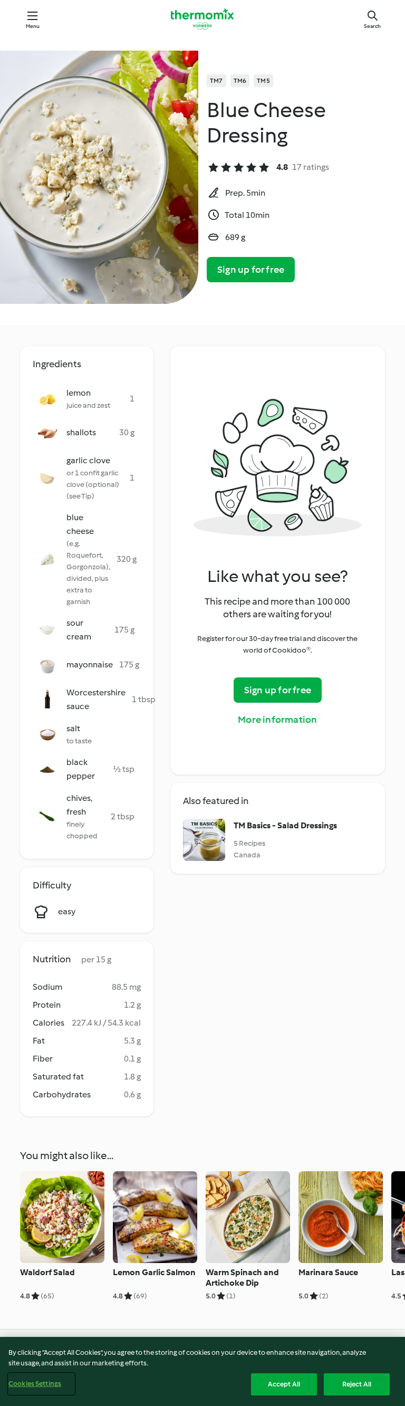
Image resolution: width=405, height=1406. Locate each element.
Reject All (356, 1384)
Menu (33, 26)
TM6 (240, 80)
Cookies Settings (34, 1384)
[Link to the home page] (202, 19)
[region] (202, 1371)
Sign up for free (250, 269)
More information (277, 719)
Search (372, 26)
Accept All (284, 1384)
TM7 (216, 80)
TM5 (263, 80)
